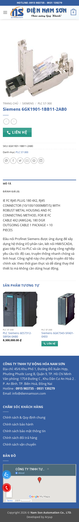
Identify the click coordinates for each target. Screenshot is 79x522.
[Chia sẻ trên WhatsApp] (6, 160)
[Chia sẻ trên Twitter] (20, 160)
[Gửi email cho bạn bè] (27, 160)
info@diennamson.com (29, 393)
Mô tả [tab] (7, 183)
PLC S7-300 (45, 103)
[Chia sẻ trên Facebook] (13, 160)
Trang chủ (10, 103)
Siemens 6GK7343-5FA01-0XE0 (57, 334)
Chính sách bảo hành (18, 424)
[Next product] (6, 122)
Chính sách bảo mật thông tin (24, 431)
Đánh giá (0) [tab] (11, 191)
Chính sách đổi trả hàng (20, 438)
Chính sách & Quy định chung (24, 417)
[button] (5, 12)
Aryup (49, 517)
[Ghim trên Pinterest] (34, 160)
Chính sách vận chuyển (19, 444)
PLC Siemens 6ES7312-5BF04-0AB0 (17, 334)
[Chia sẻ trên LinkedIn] (41, 160)
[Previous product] (14, 122)
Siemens (28, 103)
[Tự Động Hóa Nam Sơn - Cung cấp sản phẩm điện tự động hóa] (39, 12)
